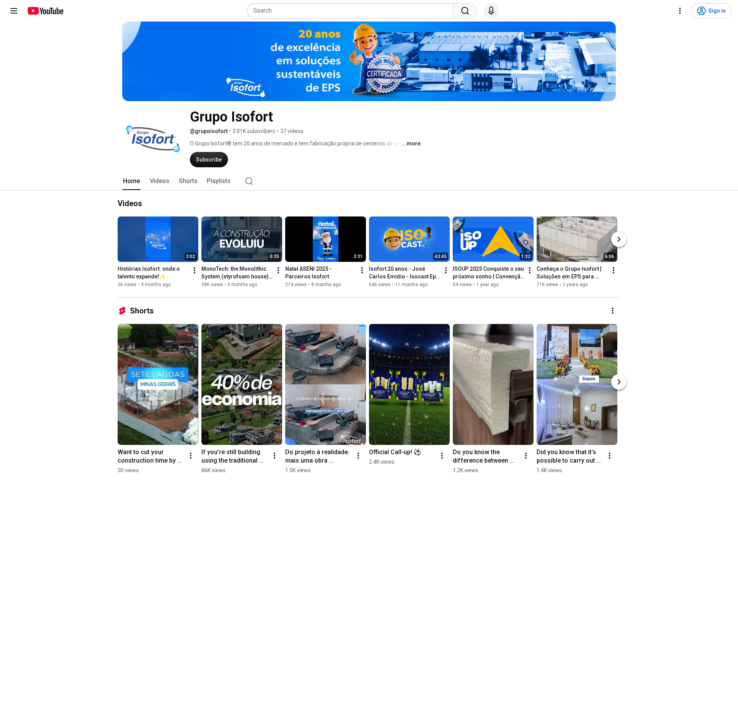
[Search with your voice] (491, 10)
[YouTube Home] (45, 11)
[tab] (131, 181)
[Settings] (680, 10)
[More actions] (194, 270)
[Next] (619, 239)
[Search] (465, 10)
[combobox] (352, 10)
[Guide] (13, 10)
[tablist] (369, 181)
